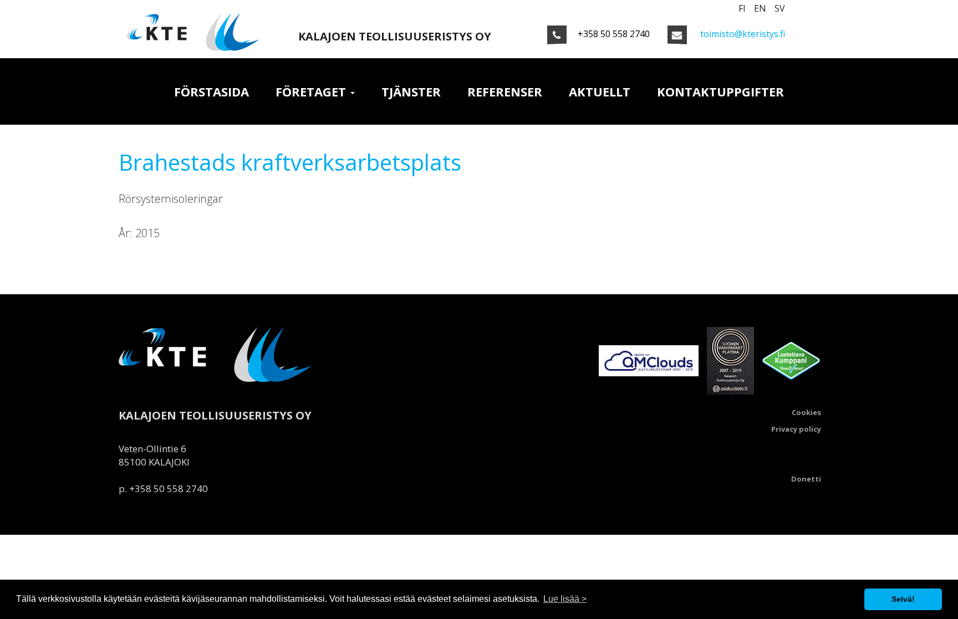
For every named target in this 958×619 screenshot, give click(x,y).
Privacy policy (796, 429)
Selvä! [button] (903, 599)
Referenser (504, 91)
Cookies (806, 412)
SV (779, 8)
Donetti (806, 479)
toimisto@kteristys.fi (742, 34)
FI (742, 8)
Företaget (312, 91)
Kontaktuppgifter (720, 91)
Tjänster (411, 91)
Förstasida (211, 91)
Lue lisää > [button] (565, 598)
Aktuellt (599, 91)
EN (760, 8)
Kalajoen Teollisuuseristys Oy (394, 36)
